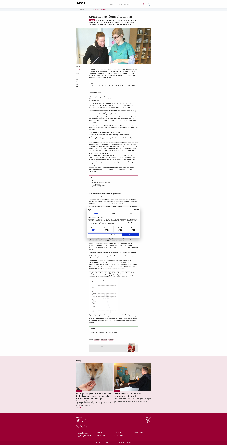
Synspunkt (119, 4)
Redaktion (99, 432)
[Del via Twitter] (77, 79)
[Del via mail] (77, 84)
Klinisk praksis (104, 339)
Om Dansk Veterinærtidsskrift (83, 433)
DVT (77, 9)
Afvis (96, 234)
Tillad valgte (113, 234)
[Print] (77, 86)
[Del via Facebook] (77, 77)
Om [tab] (131, 213)
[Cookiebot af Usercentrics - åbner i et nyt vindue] (133, 209)
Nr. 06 (91, 9)
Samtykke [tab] (96, 213)
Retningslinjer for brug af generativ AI (84, 436)
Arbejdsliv (111, 4)
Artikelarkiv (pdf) (101, 435)
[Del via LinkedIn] (77, 82)
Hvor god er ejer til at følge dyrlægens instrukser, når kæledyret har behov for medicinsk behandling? (94, 396)
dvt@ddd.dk (128, 442)
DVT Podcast (119, 435)
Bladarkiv (127, 4)
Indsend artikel (139, 432)
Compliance (91, 20)
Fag (105, 4)
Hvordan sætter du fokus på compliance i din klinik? (127, 394)
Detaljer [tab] (113, 213)
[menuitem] (105, 4)
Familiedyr (111, 339)
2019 (87, 9)
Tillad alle (130, 234)
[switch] (107, 230)
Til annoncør (119, 432)
